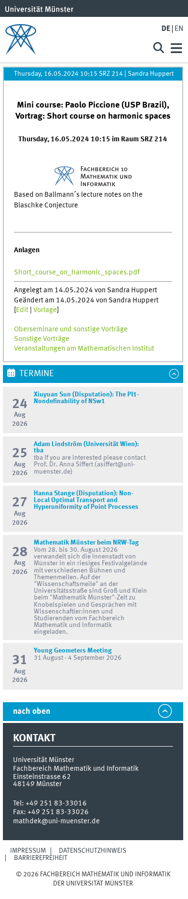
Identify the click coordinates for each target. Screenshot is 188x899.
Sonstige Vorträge (41, 339)
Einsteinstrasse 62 (42, 777)
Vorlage (45, 310)
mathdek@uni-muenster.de (56, 821)
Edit (22, 310)
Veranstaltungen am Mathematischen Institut (84, 349)
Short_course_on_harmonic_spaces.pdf (77, 272)
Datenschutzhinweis (92, 850)
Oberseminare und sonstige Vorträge (71, 329)
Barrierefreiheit (40, 858)
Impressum (28, 850)
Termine (36, 373)
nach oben (31, 712)
